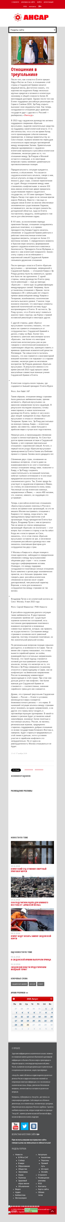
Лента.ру (28, 115)
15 (45, 1017)
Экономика (23, 1172)
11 (22, 1017)
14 (39, 1017)
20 (34, 1021)
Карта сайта (43, 1189)
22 (45, 1021)
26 (28, 1025)
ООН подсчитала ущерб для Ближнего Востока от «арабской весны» (29, 903)
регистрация (48, 2)
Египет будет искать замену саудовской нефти (31, 937)
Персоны (45, 1160)
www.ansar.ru (32, 1143)
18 (22, 1021)
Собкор (21, 1160)
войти (39, 2)
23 (51, 1021)
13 (34, 1017)
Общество (22, 1169)
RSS (25, 6)
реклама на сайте (28, 2)
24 (16, 1025)
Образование (24, 1166)
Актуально (42, 1155)
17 (16, 1021)
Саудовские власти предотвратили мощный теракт (28, 968)
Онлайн (44, 1172)
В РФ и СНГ (23, 1157)
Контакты (42, 1186)
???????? (28, 770)
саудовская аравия (19, 984)
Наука (20, 1175)
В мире (21, 1163)
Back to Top (52, 1211)
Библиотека (20, 1195)
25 (22, 1025)
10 (16, 1017)
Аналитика (45, 1157)
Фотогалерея (21, 1198)
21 (39, 1021)
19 (28, 1021)
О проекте (42, 1175)
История (45, 1169)
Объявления (23, 1186)
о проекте (15, 2)
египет (40, 984)
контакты (32, 6)
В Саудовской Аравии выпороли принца (31, 959)
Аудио (18, 1192)
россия (32, 984)
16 (51, 1017)
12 (28, 1017)
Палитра (22, 1178)
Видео (18, 1189)
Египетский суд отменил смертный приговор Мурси (28, 870)
